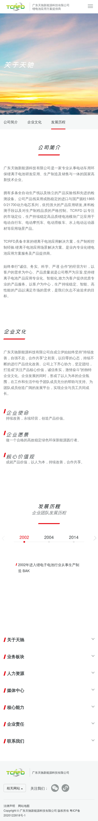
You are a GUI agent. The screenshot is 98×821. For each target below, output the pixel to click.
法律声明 (9, 806)
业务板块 (15, 656)
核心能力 (15, 707)
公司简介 (11, 121)
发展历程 (58, 121)
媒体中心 (15, 690)
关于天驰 (15, 639)
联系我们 (15, 741)
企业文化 (34, 121)
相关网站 (14, 788)
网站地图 (23, 806)
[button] (95, 538)
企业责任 (15, 724)
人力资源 (15, 673)
